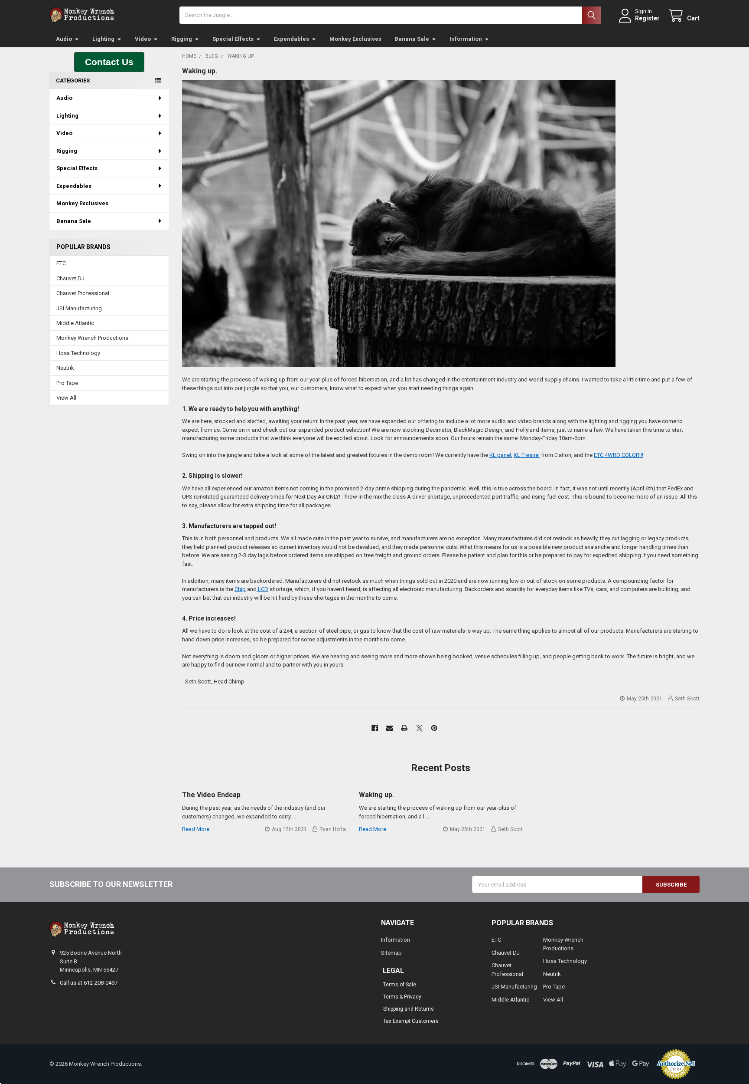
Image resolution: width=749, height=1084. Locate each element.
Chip (240, 589)
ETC (61, 263)
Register (647, 18)
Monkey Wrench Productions (92, 338)
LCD (262, 589)
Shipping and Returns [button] (408, 1009)
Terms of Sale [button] (399, 985)
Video (143, 39)
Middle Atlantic (75, 323)
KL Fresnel (527, 455)
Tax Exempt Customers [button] (411, 1021)
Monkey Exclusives (355, 39)
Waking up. (199, 71)
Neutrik (65, 368)
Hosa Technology (78, 353)
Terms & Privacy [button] (402, 997)
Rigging (181, 39)
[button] (109, 62)
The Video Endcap (211, 795)
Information (465, 39)
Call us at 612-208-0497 (88, 982)
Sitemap (391, 952)
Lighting (103, 39)
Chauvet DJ (70, 278)
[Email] (389, 728)
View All (66, 397)
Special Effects (233, 39)
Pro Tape (67, 383)
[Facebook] (374, 728)
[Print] (404, 728)
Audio (64, 39)
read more (195, 829)
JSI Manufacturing (79, 308)
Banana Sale (411, 39)
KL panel (500, 455)
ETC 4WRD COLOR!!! (618, 455)
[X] (419, 728)
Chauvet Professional (82, 293)
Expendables (291, 39)
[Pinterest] (434, 728)
